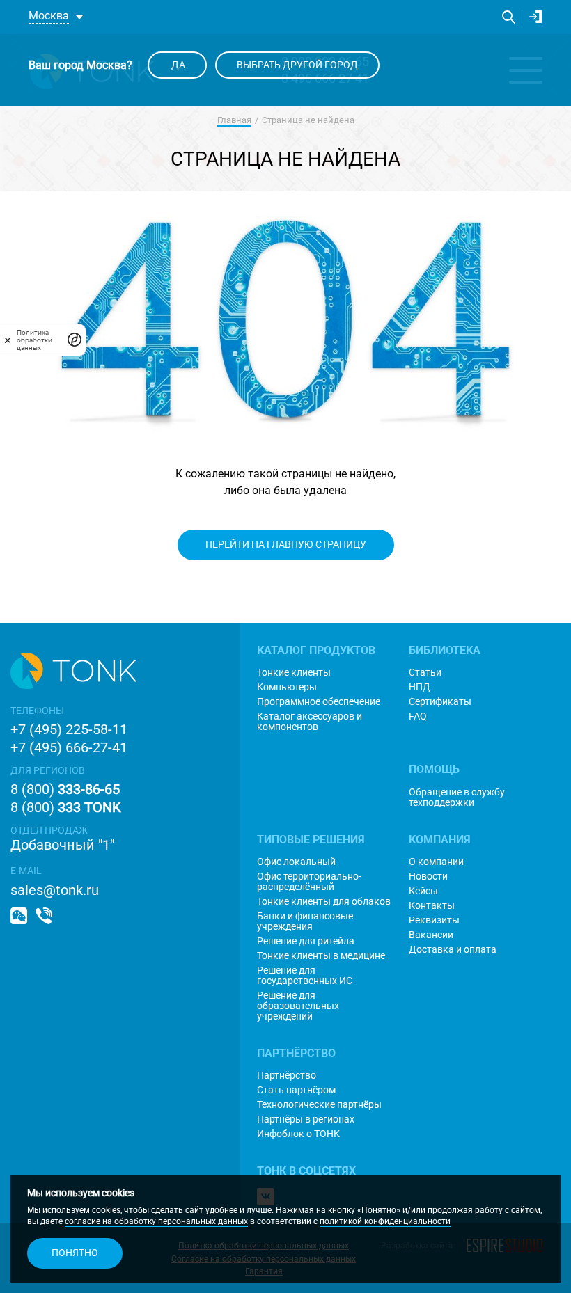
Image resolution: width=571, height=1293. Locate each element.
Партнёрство (286, 1075)
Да (177, 64)
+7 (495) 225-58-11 (68, 729)
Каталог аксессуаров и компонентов (309, 721)
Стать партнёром (296, 1090)
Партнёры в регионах (305, 1119)
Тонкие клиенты (294, 672)
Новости (428, 876)
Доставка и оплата (452, 949)
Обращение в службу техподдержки (457, 797)
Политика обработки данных (34, 339)
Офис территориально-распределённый (309, 881)
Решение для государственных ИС (304, 975)
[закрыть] (7, 339)
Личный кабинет (535, 17)
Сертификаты (440, 702)
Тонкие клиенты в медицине (321, 956)
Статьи (425, 672)
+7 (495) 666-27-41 (68, 747)
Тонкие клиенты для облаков (324, 901)
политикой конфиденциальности (385, 1221)
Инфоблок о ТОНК (298, 1134)
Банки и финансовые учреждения (305, 921)
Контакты (432, 906)
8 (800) (65, 789)
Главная (234, 120)
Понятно (75, 1252)
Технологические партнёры (319, 1105)
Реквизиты (434, 920)
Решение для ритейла (305, 941)
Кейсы (423, 891)
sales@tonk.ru (54, 890)
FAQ (418, 716)
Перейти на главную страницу (285, 544)
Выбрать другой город (297, 64)
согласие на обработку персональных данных (156, 1221)
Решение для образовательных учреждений (298, 1006)
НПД (419, 687)
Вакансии (431, 935)
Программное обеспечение (318, 702)
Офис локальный (296, 862)
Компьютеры (287, 687)
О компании (436, 862)
